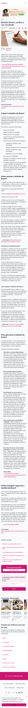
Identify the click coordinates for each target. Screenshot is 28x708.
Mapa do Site (20, 687)
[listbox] (14, 552)
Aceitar (14, 704)
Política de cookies (20, 683)
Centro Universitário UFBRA (11, 524)
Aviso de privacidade (8, 683)
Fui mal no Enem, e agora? (12, 473)
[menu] (25, 3)
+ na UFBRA (12, 64)
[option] (14, 544)
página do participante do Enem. (16, 193)
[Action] (14, 12)
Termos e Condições (10, 687)
